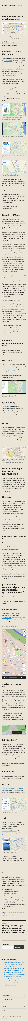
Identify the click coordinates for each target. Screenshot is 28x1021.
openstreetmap (6, 915)
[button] (14, 654)
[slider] (13, 677)
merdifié (4, 858)
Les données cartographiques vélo (14, 962)
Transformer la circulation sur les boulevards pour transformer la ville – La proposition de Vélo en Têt (14, 972)
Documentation (19, 912)
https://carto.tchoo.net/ (9, 831)
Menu (4, 9)
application (5, 913)
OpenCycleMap (6, 406)
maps (17, 913)
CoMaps (23, 427)
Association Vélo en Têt (12, 5)
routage (12, 915)
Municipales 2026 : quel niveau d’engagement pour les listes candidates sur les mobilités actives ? (14, 966)
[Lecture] (4, 677)
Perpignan (5, 835)
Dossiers (4, 1003)
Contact (4, 1010)
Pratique (4, 1006)
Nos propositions (7, 999)
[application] (14, 654)
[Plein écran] (24, 677)
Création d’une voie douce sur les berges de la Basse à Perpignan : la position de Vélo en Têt (14, 979)
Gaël (5, 912)
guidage (13, 913)
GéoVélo (12, 261)
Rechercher (5, 944)
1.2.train (21, 860)
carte (9, 913)
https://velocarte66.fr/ (9, 371)
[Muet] (21, 677)
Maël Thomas (8, 60)
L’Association (6, 995)
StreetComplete (6, 617)
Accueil (4, 992)
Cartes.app (13, 79)
